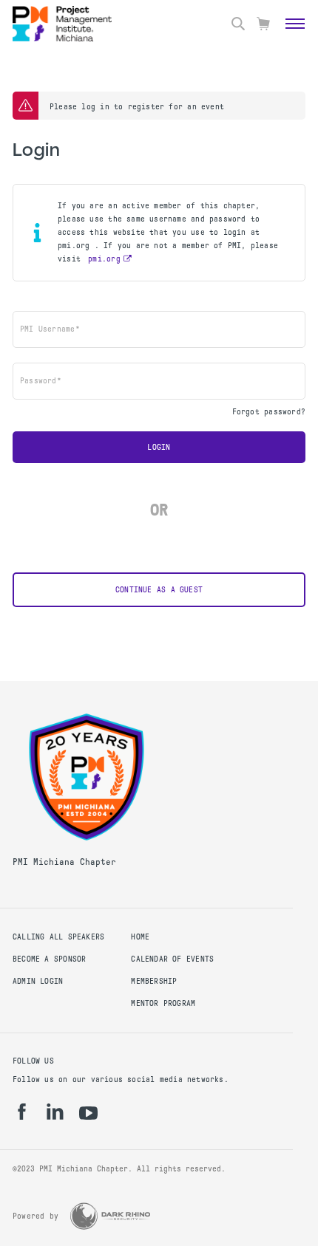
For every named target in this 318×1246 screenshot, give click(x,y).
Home (140, 937)
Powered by (35, 1216)
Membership (154, 981)
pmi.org (104, 259)
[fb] (22, 1111)
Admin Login (38, 981)
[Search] (238, 24)
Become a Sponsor (49, 959)
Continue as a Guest (159, 590)
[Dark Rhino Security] (110, 1216)
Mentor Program (163, 1003)
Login (158, 447)
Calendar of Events (172, 959)
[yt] (88, 1113)
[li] (55, 1111)
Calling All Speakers (58, 937)
